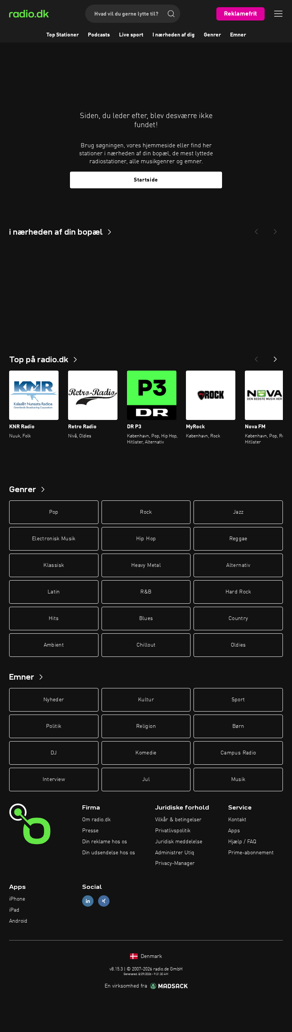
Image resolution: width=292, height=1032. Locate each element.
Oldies (238, 645)
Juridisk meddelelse (178, 841)
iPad (14, 910)
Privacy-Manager (175, 863)
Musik (238, 779)
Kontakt (237, 819)
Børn (238, 726)
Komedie (145, 753)
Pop (54, 512)
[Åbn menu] (278, 13)
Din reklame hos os (104, 841)
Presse (90, 830)
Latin (54, 592)
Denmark (150, 956)
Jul (146, 779)
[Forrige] (256, 357)
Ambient (54, 645)
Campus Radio (238, 753)
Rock (146, 512)
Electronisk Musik (54, 538)
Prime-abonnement (251, 852)
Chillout (146, 645)
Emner (238, 35)
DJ (54, 753)
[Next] (275, 229)
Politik (53, 726)
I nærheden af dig (173, 35)
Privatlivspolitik (172, 830)
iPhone (17, 899)
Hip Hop (146, 538)
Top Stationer (62, 35)
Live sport (131, 35)
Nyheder (53, 699)
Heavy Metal (146, 565)
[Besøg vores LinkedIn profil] (88, 901)
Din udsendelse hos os (108, 852)
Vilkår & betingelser (178, 819)
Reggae (238, 538)
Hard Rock (238, 592)
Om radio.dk (96, 819)
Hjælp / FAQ (242, 841)
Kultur (146, 699)
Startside (146, 180)
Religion (146, 726)
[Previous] (256, 229)
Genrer (212, 35)
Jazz (238, 512)
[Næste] (275, 357)
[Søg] (171, 13)
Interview (54, 779)
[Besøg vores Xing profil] (104, 901)
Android (18, 921)
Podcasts (99, 35)
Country (238, 618)
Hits (54, 618)
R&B (145, 592)
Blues (146, 618)
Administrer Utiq (174, 852)
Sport (238, 699)
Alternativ (238, 565)
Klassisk (53, 565)
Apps (234, 830)
